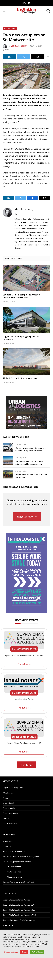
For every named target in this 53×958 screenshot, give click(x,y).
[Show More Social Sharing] (47, 56)
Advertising (8, 841)
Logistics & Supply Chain (13, 788)
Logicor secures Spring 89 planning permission (21, 338)
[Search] (48, 11)
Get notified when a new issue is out (18, 882)
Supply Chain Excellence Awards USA (18, 905)
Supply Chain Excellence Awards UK (24, 743)
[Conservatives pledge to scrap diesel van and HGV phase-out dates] (8, 447)
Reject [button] (23, 952)
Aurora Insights (9, 808)
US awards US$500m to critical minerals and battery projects (29, 462)
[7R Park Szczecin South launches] (26, 361)
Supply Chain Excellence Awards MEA (19, 910)
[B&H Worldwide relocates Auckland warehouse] (8, 474)
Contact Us (8, 846)
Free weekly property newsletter (17, 861)
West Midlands (10, 29)
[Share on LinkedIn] (9, 56)
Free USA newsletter (12, 866)
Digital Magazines (10, 823)
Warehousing (8, 793)
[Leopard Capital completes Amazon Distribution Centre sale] (26, 278)
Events (6, 818)
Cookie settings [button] (11, 952)
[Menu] (4, 11)
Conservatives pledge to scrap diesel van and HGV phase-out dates (31, 449)
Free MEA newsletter (12, 872)
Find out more (24, 664)
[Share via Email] (37, 56)
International (8, 803)
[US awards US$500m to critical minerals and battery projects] (8, 460)
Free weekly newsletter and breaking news (21, 856)
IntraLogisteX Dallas (24, 699)
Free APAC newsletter (12, 877)
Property (6, 798)
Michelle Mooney (19, 46)
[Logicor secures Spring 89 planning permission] (26, 320)
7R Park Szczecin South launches (20, 378)
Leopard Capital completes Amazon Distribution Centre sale (21, 296)
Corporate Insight (10, 813)
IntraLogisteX (9, 925)
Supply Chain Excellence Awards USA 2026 (24, 655)
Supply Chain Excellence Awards (16, 900)
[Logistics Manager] (26, 10)
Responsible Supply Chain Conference (19, 920)
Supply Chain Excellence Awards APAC (19, 915)
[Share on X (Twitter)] (23, 56)
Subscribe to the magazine (14, 851)
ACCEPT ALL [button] (37, 952)
